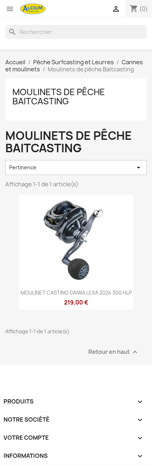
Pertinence (76, 167)
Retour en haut (113, 352)
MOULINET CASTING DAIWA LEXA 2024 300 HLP (76, 292)
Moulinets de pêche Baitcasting (58, 96)
